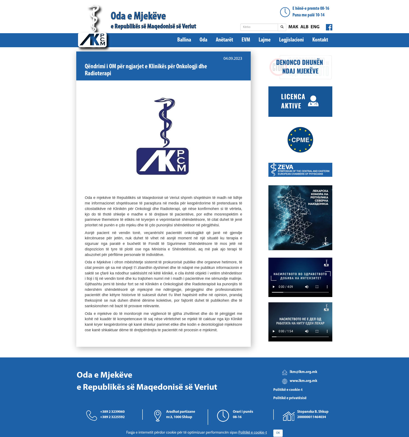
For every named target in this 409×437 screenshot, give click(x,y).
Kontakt (320, 40)
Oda (203, 40)
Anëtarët (224, 40)
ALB (304, 27)
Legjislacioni (291, 40)
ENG (315, 27)
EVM (246, 40)
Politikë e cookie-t (287, 390)
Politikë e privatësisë (290, 398)
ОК (278, 433)
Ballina (184, 40)
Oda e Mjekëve (153, 20)
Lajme (265, 40)
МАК (293, 27)
